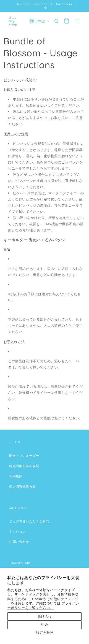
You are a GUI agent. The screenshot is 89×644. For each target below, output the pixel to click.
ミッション (17, 531)
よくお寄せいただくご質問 (29, 521)
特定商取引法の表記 (24, 466)
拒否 (44, 624)
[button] (77, 21)
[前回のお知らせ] (12, 6)
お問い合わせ (19, 542)
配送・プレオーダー (24, 456)
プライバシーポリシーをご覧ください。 (43, 605)
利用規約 (15, 476)
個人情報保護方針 (22, 486)
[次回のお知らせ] (77, 6)
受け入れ (44, 616)
